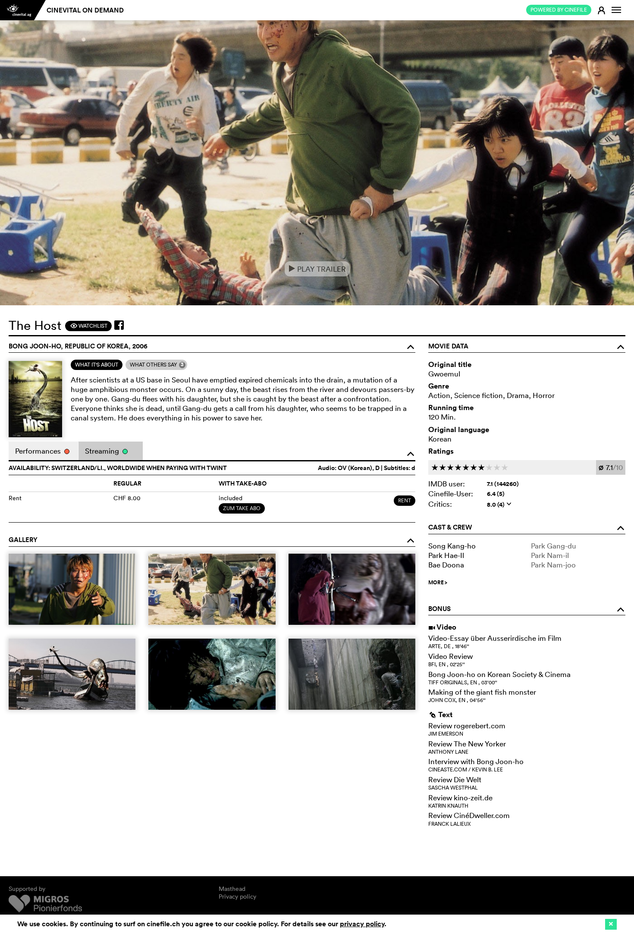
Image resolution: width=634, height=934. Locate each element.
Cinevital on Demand (85, 10)
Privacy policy (237, 896)
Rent (404, 500)
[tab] (96, 365)
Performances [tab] (39, 450)
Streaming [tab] (103, 450)
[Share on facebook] (119, 325)
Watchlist (88, 325)
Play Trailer (317, 268)
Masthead (232, 889)
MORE (437, 582)
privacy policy (362, 923)
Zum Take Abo (242, 508)
